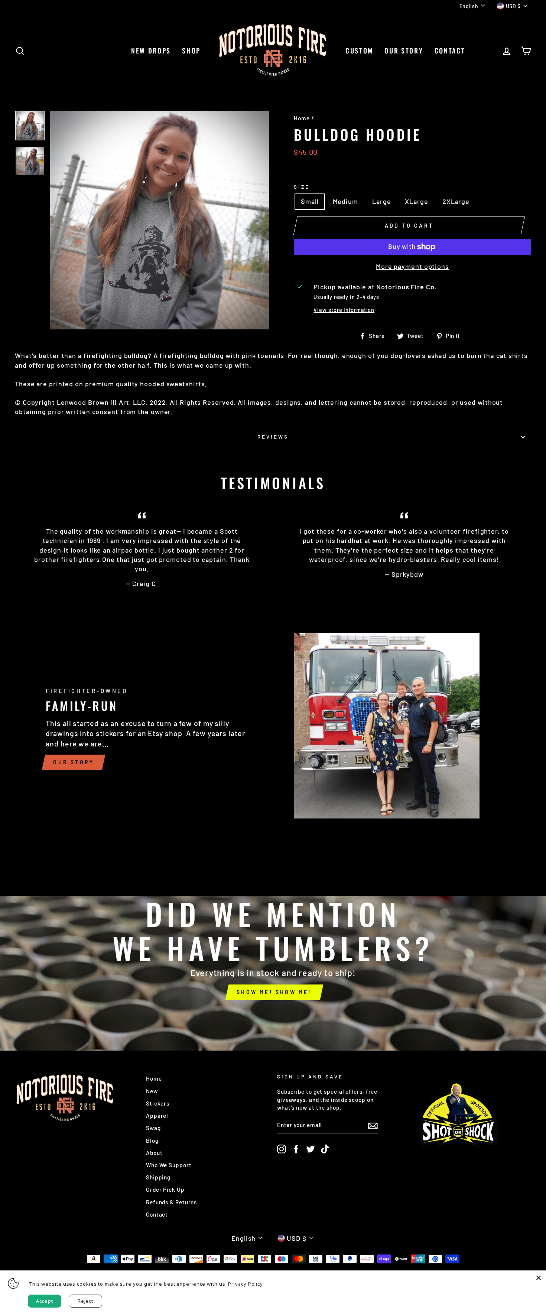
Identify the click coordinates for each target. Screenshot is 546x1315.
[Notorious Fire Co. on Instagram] (281, 1149)
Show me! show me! (274, 992)
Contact (157, 1214)
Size (302, 186)
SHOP (191, 50)
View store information (343, 310)
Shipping (158, 1177)
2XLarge (455, 201)
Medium (345, 201)
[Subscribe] (373, 1125)
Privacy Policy (245, 1283)
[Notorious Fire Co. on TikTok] (325, 1149)
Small (310, 201)
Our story (73, 762)
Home (302, 118)
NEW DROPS (151, 50)
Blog (152, 1140)
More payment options (412, 266)
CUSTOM (359, 50)
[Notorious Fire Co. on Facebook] (296, 1149)
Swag (153, 1127)
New (152, 1091)
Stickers (157, 1103)
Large (381, 201)
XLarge (416, 201)
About (154, 1152)
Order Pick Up (165, 1189)
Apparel (157, 1115)
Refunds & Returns (171, 1202)
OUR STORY (403, 50)
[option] (159, 220)
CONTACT (450, 50)
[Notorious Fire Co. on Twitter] (310, 1149)
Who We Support (169, 1165)
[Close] (538, 1278)
